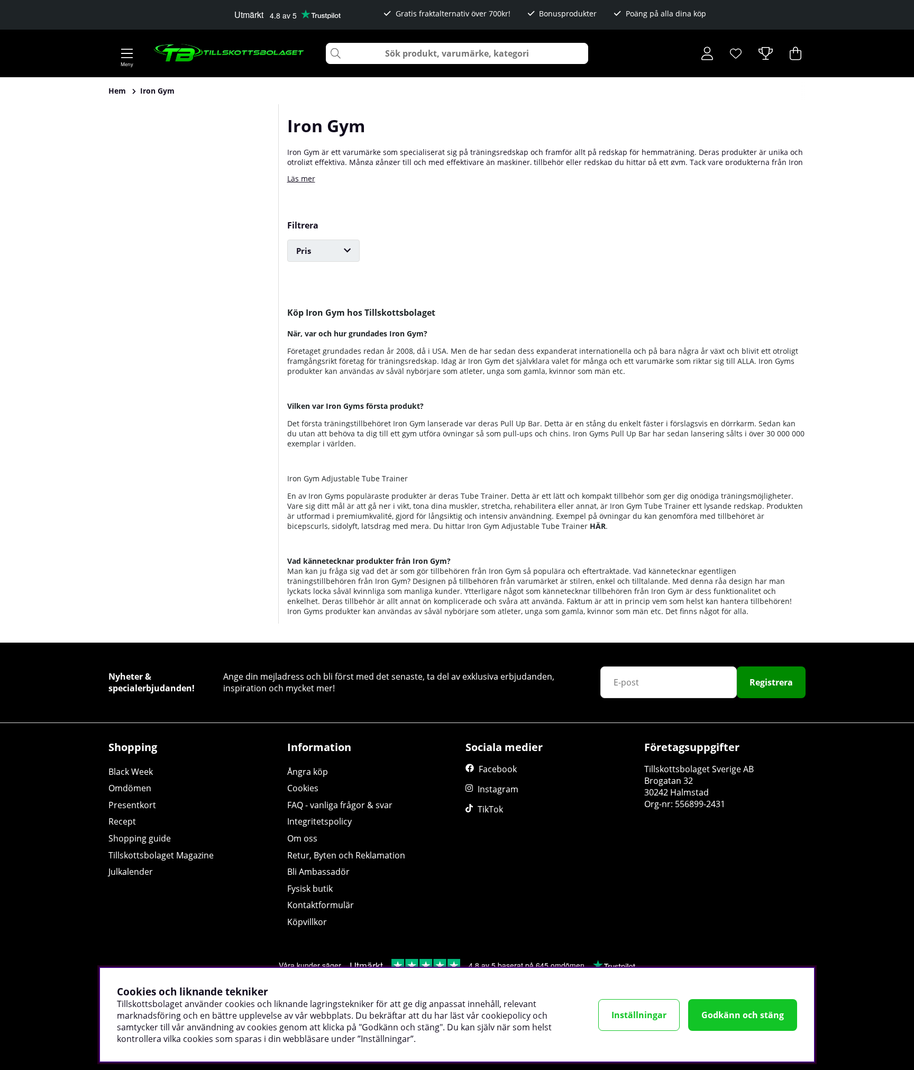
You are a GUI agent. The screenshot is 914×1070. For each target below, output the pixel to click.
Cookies (302, 788)
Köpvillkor (307, 922)
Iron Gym (157, 91)
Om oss (302, 838)
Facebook (498, 769)
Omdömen (129, 788)
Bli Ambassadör (318, 871)
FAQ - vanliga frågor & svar (339, 805)
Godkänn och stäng (742, 1015)
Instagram (498, 789)
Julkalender (130, 871)
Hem (117, 91)
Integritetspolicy (319, 821)
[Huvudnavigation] (126, 53)
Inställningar (638, 1015)
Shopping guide (139, 838)
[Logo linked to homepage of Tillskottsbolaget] (229, 53)
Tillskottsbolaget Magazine (161, 855)
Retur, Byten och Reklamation (346, 855)
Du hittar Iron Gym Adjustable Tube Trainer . (520, 526)
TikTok (490, 809)
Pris (303, 250)
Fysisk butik (310, 888)
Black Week (130, 772)
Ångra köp (307, 772)
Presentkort (132, 805)
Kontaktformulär (320, 905)
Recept (122, 821)
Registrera (771, 682)
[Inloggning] (707, 53)
